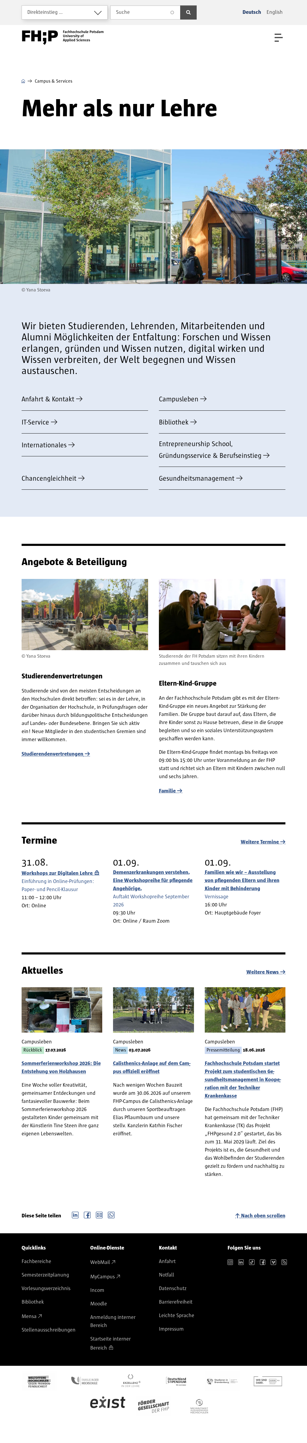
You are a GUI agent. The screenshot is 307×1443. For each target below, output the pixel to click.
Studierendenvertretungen (52, 754)
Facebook (87, 1214)
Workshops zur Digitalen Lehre (57, 873)
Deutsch (252, 12)
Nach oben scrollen (263, 1216)
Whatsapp (111, 1214)
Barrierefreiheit (175, 1302)
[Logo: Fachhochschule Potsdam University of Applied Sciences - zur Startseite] (63, 37)
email (99, 1214)
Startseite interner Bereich (110, 1343)
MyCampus (102, 1277)
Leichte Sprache (176, 1315)
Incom (97, 1290)
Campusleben (178, 399)
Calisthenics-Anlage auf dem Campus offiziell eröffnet (151, 1067)
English (275, 12)
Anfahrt (167, 1261)
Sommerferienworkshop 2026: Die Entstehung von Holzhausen (61, 1067)
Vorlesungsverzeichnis (46, 1288)
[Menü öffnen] (278, 37)
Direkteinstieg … (45, 12)
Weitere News (262, 972)
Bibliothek (174, 422)
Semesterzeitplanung (45, 1275)
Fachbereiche (36, 1261)
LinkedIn (75, 1214)
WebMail (100, 1262)
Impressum (171, 1329)
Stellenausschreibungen (49, 1330)
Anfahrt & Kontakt (48, 399)
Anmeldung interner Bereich (113, 1321)
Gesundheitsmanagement (196, 478)
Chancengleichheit (49, 478)
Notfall (166, 1275)
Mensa (29, 1316)
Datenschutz (172, 1288)
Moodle (98, 1304)
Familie (167, 791)
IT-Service (35, 422)
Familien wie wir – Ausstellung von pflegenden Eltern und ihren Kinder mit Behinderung (242, 880)
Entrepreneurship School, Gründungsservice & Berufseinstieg (210, 449)
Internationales (44, 445)
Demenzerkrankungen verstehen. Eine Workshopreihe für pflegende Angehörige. (152, 880)
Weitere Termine (260, 842)
